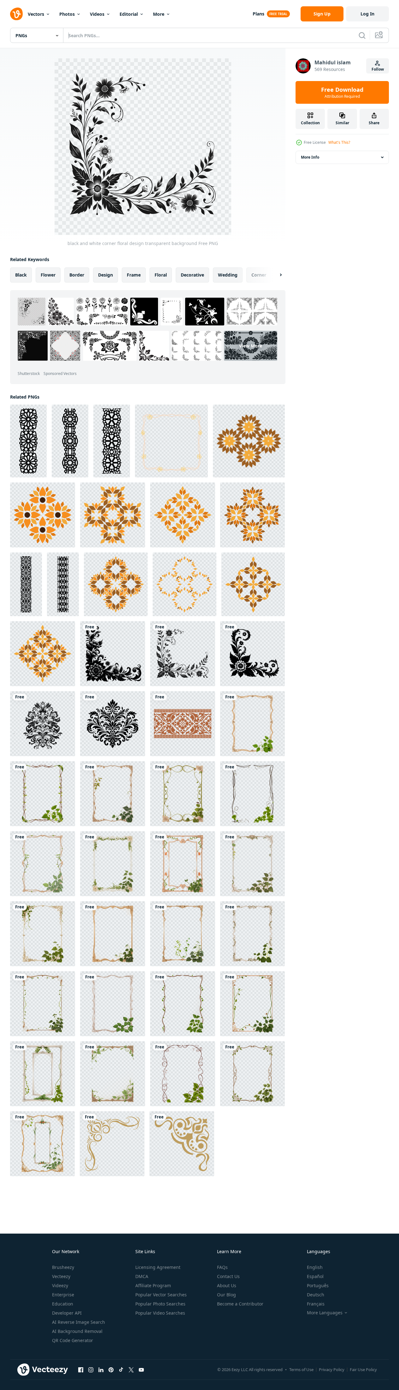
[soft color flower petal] (249, 441)
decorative (192, 275)
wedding (228, 275)
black (21, 275)
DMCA (141, 1276)
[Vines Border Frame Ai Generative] (252, 723)
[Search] (362, 35)
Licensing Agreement (157, 1267)
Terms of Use (301, 1369)
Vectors (36, 14)
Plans (258, 14)
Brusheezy (63, 1267)
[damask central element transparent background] (42, 723)
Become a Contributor (240, 1304)
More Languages (325, 1312)
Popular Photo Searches (160, 1304)
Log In (367, 14)
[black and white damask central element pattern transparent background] (112, 723)
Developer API (67, 1313)
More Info (310, 157)
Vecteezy (61, 1276)
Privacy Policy (331, 1369)
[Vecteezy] (16, 14)
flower (48, 275)
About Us (226, 1285)
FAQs (222, 1267)
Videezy (60, 1285)
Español (315, 1276)
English (315, 1267)
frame (134, 275)
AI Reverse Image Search (78, 1322)
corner (258, 275)
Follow (378, 69)
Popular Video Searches (160, 1313)
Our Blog (226, 1295)
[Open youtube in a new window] (141, 1369)
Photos (67, 14)
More (158, 14)
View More (250, 346)
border (76, 275)
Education (62, 1304)
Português (318, 1285)
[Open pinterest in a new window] (111, 1369)
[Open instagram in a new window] (90, 1369)
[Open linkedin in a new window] (100, 1369)
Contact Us (228, 1276)
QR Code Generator (72, 1340)
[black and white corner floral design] (252, 653)
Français (316, 1304)
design (105, 275)
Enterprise (63, 1295)
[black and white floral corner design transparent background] (112, 653)
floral (161, 275)
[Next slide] (275, 275)
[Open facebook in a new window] (80, 1369)
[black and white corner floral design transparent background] (182, 653)
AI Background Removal (77, 1331)
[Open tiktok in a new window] (121, 1369)
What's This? (339, 142)
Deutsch (315, 1295)
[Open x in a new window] (131, 1369)
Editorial (129, 14)
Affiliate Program (153, 1285)
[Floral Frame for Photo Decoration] (171, 441)
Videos (97, 14)
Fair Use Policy (363, 1369)
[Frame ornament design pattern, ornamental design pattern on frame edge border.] (182, 723)
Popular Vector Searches (161, 1295)
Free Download (342, 92)
